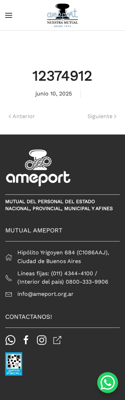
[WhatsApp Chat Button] (107, 382)
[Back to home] (62, 15)
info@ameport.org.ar (45, 294)
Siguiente (100, 116)
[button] (8, 15)
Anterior (23, 116)
